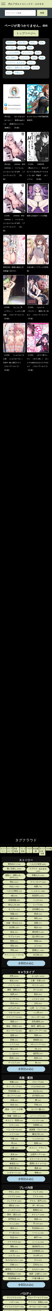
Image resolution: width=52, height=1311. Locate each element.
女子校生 (37, 1096)
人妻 (13, 1148)
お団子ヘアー (38, 1154)
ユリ (37, 946)
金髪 (13, 1035)
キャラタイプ (9, 850)
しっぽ (13, 1053)
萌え (13, 1049)
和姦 (13, 914)
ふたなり (38, 999)
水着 (13, 1100)
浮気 (13, 950)
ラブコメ (13, 937)
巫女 (14, 1154)
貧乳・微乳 (13, 990)
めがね (37, 1091)
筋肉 (37, 1058)
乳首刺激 (13, 1278)
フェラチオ (14, 1201)
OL (38, 1049)
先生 (13, 1105)
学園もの (19, 72)
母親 (37, 1035)
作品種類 (35, 850)
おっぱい (11, 48)
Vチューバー (38, 1044)
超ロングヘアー (37, 1031)
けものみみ (37, 1086)
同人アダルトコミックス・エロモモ (26, 4)
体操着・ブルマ (37, 1130)
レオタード (13, 1173)
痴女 (13, 918)
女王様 (37, 955)
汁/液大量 (38, 1278)
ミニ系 (37, 1012)
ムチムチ (13, 1008)
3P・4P (37, 1205)
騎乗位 (37, 1210)
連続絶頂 (37, 1246)
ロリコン (37, 985)
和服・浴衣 (13, 1116)
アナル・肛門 (38, 1201)
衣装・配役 (16, 850)
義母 (14, 1159)
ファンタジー (37, 882)
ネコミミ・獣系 (13, 1120)
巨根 (13, 1040)
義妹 (38, 1168)
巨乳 (42, 43)
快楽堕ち (37, 896)
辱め (14, 882)
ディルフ (13, 1063)
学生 (13, 1003)
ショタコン (37, 891)
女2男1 (14, 927)
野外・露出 (13, 1215)
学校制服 (13, 1091)
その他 (48, 849)
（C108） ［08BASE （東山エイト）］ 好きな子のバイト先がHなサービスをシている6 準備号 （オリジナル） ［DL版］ (38, 171)
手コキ (37, 1224)
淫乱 (13, 946)
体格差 (37, 1040)
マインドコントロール (14, 956)
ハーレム (37, 1233)
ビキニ (13, 1125)
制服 (42, 58)
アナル (35, 68)
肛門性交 (13, 1219)
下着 (13, 1139)
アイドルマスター (13, 1307)
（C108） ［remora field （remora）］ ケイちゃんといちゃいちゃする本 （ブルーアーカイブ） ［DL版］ (14, 223)
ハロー (13, 1302)
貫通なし (37, 950)
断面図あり (13, 1274)
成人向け (22, 43)
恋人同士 (37, 937)
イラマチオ (13, 1242)
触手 (37, 1237)
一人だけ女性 (13, 53)
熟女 (37, 927)
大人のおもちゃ (13, 1260)
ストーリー (3, 850)
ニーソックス (37, 1116)
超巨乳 (37, 1053)
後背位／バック (13, 1269)
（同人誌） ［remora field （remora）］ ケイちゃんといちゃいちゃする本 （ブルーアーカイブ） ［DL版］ (15, 171)
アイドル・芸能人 (37, 1302)
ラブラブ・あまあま (16, 63)
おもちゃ (37, 1269)
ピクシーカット (38, 1159)
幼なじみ (13, 905)
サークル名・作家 (42, 851)
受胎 (37, 941)
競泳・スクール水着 (14, 1110)
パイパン (13, 985)
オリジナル (27, 53)
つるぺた (13, 1012)
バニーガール (13, 1130)
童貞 (37, 914)
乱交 (13, 1237)
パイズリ (24, 58)
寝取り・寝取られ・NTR (18, 68)
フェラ (22, 48)
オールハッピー (37, 1307)
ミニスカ (37, 1139)
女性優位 (37, 909)
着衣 (13, 1228)
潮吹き (14, 1205)
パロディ (29, 850)
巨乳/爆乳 (38, 1022)
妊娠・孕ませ (13, 923)
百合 (13, 932)
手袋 (37, 1105)
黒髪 (13, 1022)
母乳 (37, 918)
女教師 (37, 1125)
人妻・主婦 (38, 981)
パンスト (37, 1120)
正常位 (37, 1265)
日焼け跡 (14, 1168)
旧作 (34, 58)
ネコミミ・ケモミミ (38, 1149)
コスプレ (13, 1256)
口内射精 (37, 1251)
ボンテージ (13, 1096)
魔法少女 (37, 1134)
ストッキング (13, 1086)
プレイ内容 (23, 850)
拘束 (37, 1219)
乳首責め (37, 1228)
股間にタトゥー (38, 1163)
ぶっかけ (14, 1210)
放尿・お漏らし (37, 1274)
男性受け (37, 932)
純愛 (37, 886)
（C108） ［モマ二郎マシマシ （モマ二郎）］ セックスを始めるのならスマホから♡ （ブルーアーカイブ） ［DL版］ (38, 362)
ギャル (37, 990)
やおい (13, 886)
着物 (38, 1173)
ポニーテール (13, 1031)
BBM (14, 941)
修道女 (14, 1163)
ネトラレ (13, 909)
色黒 (13, 994)
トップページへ (26, 33)
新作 (30, 48)
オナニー (38, 1215)
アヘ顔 (14, 1233)
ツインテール (13, 1017)
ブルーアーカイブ (38, 1298)
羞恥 (13, 1246)
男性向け (11, 43)
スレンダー (37, 1017)
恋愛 (37, 923)
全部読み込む (26, 963)
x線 (14, 896)
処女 (9, 72)
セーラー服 (37, 1109)
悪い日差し (12, 58)
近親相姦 (13, 900)
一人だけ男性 (13, 891)
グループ (37, 1082)
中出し (33, 43)
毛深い (13, 1058)
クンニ (13, 1224)
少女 (37, 1003)
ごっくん (37, 1242)
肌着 (37, 1143)
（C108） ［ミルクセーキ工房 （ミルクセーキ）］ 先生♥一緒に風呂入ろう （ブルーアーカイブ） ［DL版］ (14, 362)
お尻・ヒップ (37, 1008)
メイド (13, 1044)
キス (37, 1260)
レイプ (37, 905)
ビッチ (13, 999)
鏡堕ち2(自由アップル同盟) (37, 216)
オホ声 (37, 1256)
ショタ (37, 900)
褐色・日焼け (13, 1026)
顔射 (13, 1251)
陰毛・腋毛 (37, 1026)
